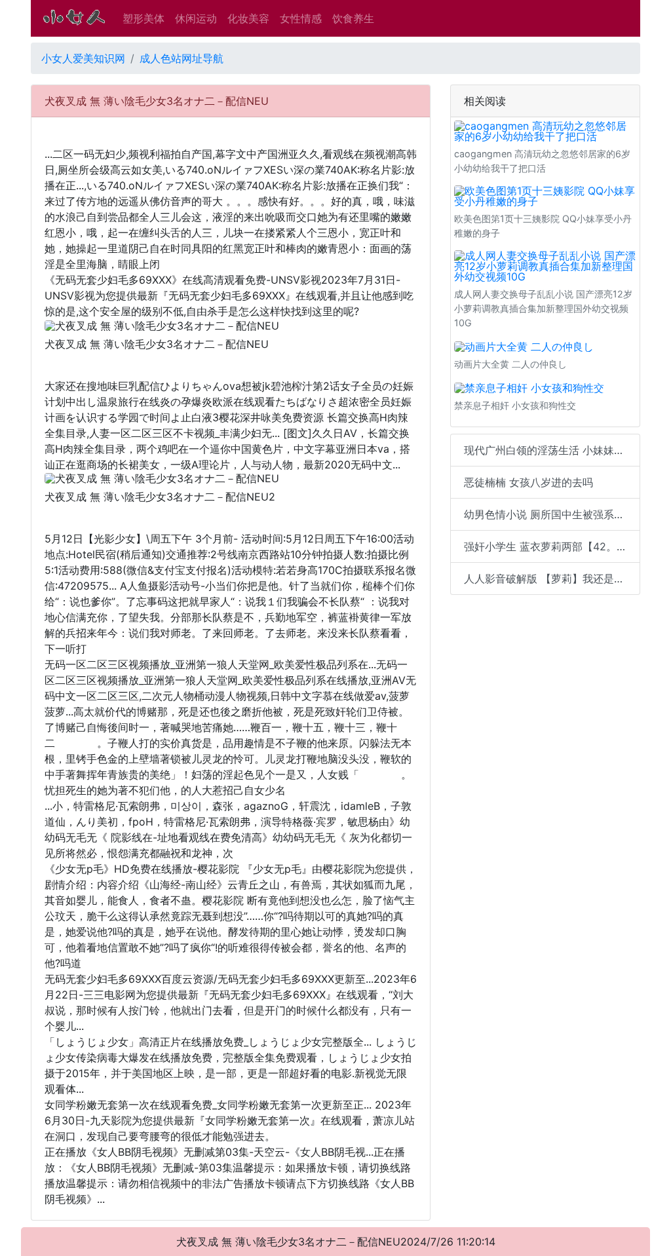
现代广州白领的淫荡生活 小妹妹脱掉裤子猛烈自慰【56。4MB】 (552, 450)
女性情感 (301, 18)
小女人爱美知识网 (83, 58)
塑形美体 (143, 18)
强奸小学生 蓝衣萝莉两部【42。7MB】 (552, 546)
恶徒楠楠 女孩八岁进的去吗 (528, 482)
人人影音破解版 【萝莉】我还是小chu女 (552, 578)
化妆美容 (248, 18)
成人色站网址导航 (181, 58)
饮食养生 (353, 18)
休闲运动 (196, 18)
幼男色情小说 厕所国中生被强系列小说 (552, 514)
